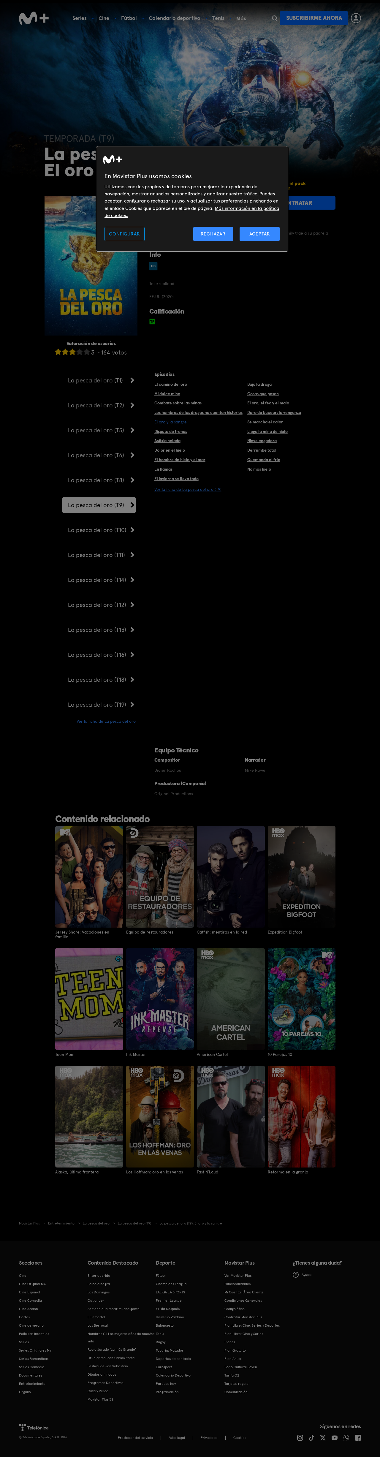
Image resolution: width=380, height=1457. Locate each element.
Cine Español (29, 1292)
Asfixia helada (167, 440)
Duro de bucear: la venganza (274, 412)
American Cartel (212, 1054)
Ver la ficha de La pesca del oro (106, 721)
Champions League (171, 1284)
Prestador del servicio (135, 1438)
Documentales (30, 1375)
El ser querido (99, 1276)
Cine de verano (31, 1325)
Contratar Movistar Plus (243, 1317)
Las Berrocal (98, 1325)
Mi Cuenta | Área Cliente (244, 1292)
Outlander (96, 1300)
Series (79, 18)
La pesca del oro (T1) (95, 380)
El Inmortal (96, 1317)
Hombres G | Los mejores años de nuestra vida (121, 1337)
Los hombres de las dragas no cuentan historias (198, 412)
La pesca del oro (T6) (96, 455)
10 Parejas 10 (280, 1054)
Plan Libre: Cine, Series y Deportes (252, 1325)
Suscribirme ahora (314, 18)
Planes (229, 1342)
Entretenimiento (32, 1384)
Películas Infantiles (34, 1334)
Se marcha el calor (265, 422)
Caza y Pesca (98, 1391)
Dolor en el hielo (169, 450)
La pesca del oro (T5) (96, 430)
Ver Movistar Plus (237, 1276)
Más (241, 18)
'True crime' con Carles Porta (111, 1358)
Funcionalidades (237, 1284)
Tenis (218, 18)
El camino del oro (170, 384)
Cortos (24, 1317)
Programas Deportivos (105, 1383)
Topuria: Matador (169, 1350)
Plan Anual (233, 1359)
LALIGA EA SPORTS (170, 1292)
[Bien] (79, 352)
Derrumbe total (261, 450)
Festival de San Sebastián (108, 1366)
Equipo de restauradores (149, 932)
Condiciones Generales (243, 1300)
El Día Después (168, 1309)
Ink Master (136, 1054)
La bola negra (99, 1284)
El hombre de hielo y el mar (179, 459)
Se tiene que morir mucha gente (114, 1309)
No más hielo (259, 469)
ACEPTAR (259, 234)
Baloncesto (165, 1325)
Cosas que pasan (263, 393)
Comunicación (236, 1392)
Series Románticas (33, 1359)
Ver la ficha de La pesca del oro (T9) (187, 489)
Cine (104, 18)
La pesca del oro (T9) (96, 505)
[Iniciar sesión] (356, 18)
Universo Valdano (170, 1317)
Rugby (160, 1342)
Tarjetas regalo (236, 1384)
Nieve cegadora (262, 440)
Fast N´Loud (207, 1172)
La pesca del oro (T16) (97, 654)
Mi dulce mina (167, 393)
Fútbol (129, 18)
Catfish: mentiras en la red (222, 932)
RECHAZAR (213, 234)
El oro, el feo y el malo (268, 403)
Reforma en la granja (288, 1172)
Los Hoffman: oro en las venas (154, 1172)
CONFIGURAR (124, 234)
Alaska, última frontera (77, 1172)
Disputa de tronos (170, 431)
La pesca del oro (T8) (96, 480)
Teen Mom (65, 1054)
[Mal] (65, 352)
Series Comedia (31, 1367)
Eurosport (164, 1367)
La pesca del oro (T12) (97, 604)
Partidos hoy (166, 1384)
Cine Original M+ (32, 1284)
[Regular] (72, 352)
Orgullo (25, 1392)
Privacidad (209, 1438)
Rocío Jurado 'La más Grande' (112, 1349)
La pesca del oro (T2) (96, 405)
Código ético (234, 1309)
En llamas (163, 469)
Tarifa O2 (231, 1375)
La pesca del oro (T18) (97, 679)
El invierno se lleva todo (176, 478)
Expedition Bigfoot (285, 932)
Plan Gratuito (235, 1350)
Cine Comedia (30, 1300)
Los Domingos (99, 1292)
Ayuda (306, 1275)
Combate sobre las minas (178, 403)
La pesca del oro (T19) (97, 704)
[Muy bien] (86, 352)
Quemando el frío (263, 459)
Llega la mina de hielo (267, 431)
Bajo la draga (259, 384)
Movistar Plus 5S (100, 1399)
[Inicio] (34, 18)
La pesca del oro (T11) (96, 555)
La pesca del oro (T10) (97, 530)
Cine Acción (28, 1309)
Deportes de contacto (173, 1359)
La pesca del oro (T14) (97, 579)
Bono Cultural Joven (240, 1367)
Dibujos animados (102, 1374)
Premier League (169, 1300)
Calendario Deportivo (173, 1375)
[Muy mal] (58, 352)
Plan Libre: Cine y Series (243, 1334)
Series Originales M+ (35, 1350)
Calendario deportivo (174, 18)
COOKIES (239, 1438)
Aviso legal (177, 1438)
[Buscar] (274, 18)
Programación (167, 1392)
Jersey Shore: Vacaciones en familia (82, 934)
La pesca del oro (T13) (97, 629)
